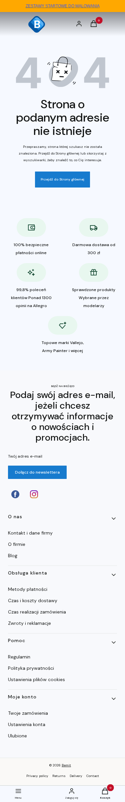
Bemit (66, 765)
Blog (12, 556)
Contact (92, 776)
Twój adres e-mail (25, 456)
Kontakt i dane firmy (30, 533)
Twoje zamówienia (28, 713)
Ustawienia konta (26, 724)
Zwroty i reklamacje (29, 623)
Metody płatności (27, 589)
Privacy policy (37, 776)
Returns (59, 776)
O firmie (16, 544)
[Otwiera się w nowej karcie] (15, 494)
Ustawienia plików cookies (37, 679)
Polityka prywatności (31, 668)
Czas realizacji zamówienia (37, 612)
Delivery (76, 776)
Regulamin (19, 657)
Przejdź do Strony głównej (62, 179)
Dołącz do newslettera (37, 472)
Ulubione (17, 736)
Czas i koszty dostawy (32, 600)
